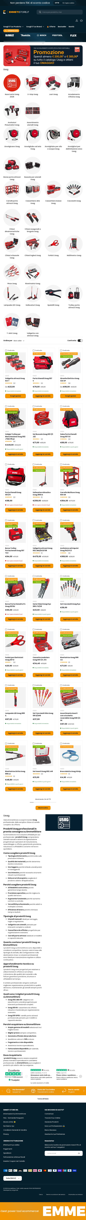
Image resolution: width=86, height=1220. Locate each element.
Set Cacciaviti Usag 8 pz (70, 604)
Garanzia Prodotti (52, 1122)
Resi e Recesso (50, 1130)
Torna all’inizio (43, 1099)
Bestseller (62, 27)
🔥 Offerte (51, 27)
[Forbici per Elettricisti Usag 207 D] (15, 641)
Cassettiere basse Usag (53, 202)
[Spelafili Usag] (53, 293)
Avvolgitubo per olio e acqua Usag (53, 147)
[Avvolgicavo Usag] (12, 135)
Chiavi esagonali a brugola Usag (33, 230)
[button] (81, 20)
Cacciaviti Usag (74, 201)
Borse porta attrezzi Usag (12, 178)
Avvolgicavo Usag (12, 146)
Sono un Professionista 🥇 (55, 1126)
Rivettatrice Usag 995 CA (69, 658)
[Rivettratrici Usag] (32, 272)
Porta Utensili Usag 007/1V (13, 493)
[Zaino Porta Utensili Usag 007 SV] (70, 418)
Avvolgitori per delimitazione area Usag (74, 149)
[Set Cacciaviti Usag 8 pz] (70, 588)
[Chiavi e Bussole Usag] (12, 244)
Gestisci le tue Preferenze (55, 1134)
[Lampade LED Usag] (12, 293)
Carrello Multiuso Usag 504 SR (70, 493)
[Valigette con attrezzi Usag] (32, 321)
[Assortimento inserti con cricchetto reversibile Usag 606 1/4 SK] (70, 697)
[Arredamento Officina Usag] (74, 82)
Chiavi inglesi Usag (33, 255)
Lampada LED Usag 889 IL (15, 714)
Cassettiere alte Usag (33, 202)
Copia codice (69, 3)
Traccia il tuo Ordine (52, 1118)
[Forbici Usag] (53, 244)
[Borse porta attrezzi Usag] (12, 165)
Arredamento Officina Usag (74, 95)
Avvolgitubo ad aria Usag (32, 147)
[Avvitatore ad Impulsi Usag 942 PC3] (70, 532)
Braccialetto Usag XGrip (70, 771)
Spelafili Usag (53, 305)
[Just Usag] (53, 82)
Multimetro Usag (74, 255)
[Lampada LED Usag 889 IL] (15, 697)
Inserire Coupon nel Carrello (14, 1161)
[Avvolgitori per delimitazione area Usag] (74, 135)
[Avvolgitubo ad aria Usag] (32, 135)
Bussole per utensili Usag (32, 178)
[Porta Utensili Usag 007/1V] (15, 476)
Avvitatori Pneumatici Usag (12, 123)
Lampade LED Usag (12, 305)
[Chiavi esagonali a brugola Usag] (32, 217)
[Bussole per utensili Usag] (32, 165)
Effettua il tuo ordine (11, 1145)
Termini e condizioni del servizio (55, 1194)
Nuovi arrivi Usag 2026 (12, 95)
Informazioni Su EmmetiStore (14, 1114)
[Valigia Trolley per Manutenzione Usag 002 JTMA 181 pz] (15, 418)
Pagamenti (7, 1149)
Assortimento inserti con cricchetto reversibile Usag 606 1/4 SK (70, 717)
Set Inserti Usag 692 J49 (43, 771)
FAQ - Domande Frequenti (13, 1118)
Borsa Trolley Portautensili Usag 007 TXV (14, 550)
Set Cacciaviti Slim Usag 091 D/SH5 (43, 714)
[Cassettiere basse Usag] (53, 189)
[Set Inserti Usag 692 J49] (43, 755)
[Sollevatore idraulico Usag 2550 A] (43, 476)
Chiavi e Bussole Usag (12, 256)
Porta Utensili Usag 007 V (42, 379)
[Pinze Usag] (12, 272)
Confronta (71, 340)
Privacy (6, 1134)
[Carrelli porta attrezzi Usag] (12, 189)
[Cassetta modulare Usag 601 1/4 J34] (43, 641)
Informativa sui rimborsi (75, 1194)
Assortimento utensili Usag (33, 123)
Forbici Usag (53, 255)
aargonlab (15, 1190)
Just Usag (53, 94)
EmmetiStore (12, 1188)
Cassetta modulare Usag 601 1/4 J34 (41, 658)
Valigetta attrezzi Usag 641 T (15, 379)
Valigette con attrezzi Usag (33, 334)
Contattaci (49, 1114)
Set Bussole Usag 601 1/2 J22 (43, 435)
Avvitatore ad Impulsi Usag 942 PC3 (69, 549)
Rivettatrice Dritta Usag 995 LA (15, 772)
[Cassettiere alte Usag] (32, 189)
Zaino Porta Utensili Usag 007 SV (68, 435)
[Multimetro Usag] (74, 244)
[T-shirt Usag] (12, 321)
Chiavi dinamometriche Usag (12, 231)
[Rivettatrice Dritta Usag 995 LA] (15, 755)
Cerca (41, 1194)
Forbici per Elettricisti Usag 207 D (14, 658)
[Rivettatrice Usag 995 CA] (70, 641)
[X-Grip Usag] (32, 82)
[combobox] (60, 12)
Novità (71, 27)
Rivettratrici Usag (32, 283)
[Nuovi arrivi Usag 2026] (12, 82)
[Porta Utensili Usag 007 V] (43, 362)
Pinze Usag (12, 283)
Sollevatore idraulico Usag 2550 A (42, 493)
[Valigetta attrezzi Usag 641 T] (15, 362)
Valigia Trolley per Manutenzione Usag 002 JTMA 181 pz (15, 436)
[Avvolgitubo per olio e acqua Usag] (53, 135)
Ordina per (7, 340)
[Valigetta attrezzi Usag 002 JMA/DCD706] (43, 532)
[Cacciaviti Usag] (74, 189)
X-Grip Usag (32, 94)
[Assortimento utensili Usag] (32, 111)
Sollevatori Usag (33, 305)
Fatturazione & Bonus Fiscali (14, 1157)
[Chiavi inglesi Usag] (32, 244)
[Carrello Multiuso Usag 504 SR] (70, 476)
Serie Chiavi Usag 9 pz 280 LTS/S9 (42, 605)
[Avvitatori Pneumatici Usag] (12, 111)
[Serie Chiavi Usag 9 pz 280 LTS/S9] (43, 588)
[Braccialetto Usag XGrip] (70, 755)
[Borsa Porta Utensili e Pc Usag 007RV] (15, 588)
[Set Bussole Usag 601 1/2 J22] (43, 418)
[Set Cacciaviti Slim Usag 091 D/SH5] (43, 697)
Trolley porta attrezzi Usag (74, 306)
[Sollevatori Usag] (32, 293)
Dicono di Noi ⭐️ (9, 1122)
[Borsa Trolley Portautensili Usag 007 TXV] (15, 532)
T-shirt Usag (12, 333)
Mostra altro (43, 808)
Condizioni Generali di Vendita (15, 1130)
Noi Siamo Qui (8, 1126)
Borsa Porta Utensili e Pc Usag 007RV (15, 605)
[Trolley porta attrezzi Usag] (74, 293)
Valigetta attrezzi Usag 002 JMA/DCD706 (42, 549)
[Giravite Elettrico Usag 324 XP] (70, 362)
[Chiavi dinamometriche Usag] (12, 217)
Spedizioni (7, 1153)
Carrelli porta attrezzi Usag (12, 202)
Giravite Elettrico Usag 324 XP (69, 379)
